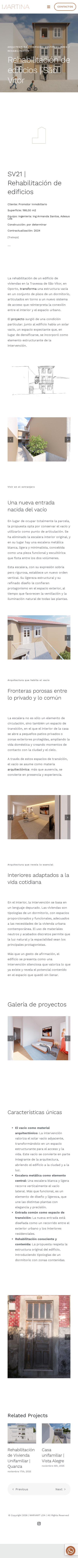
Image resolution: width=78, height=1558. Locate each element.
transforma (28, 289)
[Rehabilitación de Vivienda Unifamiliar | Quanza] (22, 1433)
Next (58, 1489)
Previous (22, 1489)
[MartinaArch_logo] (16, 6)
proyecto (17, 319)
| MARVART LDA (37, 1515)
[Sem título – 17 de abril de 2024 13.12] (39, 359)
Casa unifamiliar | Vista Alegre (53, 1455)
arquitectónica (18, 769)
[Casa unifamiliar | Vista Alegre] (56, 1433)
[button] (10, 439)
